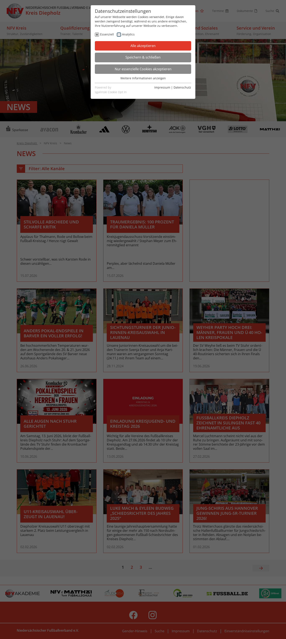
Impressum (162, 87)
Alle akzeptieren (143, 45)
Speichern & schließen (143, 57)
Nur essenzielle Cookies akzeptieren (143, 69)
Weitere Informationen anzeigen (143, 78)
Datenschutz (182, 87)
